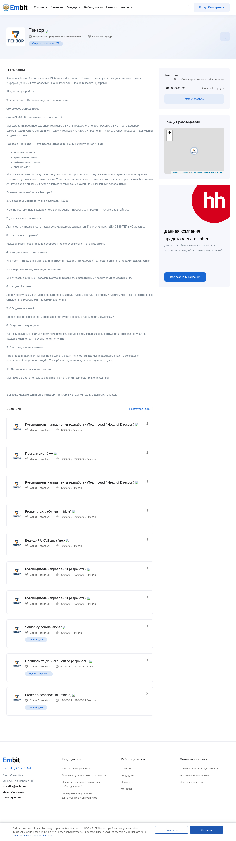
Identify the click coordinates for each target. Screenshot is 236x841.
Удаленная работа (39, 673)
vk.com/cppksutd (14, 791)
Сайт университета (191, 781)
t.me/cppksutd (12, 797)
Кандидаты (73, 7)
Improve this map (214, 172)
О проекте (40, 7)
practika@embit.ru (14, 786)
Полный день (36, 639)
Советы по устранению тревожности (84, 775)
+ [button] (169, 132)
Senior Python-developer (43, 627)
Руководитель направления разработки (55, 569)
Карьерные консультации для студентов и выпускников (79, 795)
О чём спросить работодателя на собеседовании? (82, 784)
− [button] (169, 138)
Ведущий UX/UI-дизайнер (45, 540)
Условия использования (194, 775)
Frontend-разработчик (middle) (48, 511)
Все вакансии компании (185, 276)
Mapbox (185, 172)
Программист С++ (39, 453)
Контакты (127, 7)
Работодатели (93, 7)
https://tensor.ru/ (194, 98)
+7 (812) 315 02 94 (17, 768)
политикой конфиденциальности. (33, 835)
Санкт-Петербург (102, 36)
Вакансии (57, 7)
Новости (111, 7)
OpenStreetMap (198, 172)
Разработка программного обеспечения (57, 36)
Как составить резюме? (76, 768)
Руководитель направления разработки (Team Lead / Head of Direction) (79, 424)
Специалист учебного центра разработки (56, 661)
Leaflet (175, 172)
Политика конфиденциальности (199, 768)
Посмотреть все (139, 408)
